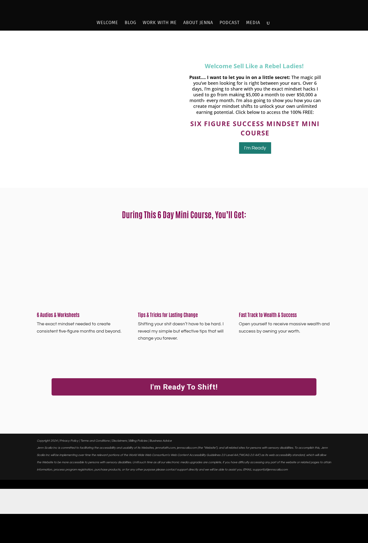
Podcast (230, 23)
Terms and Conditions (95, 440)
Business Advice (160, 440)
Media (253, 23)
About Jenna (198, 23)
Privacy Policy (69, 440)
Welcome (107, 23)
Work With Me (160, 23)
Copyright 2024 (47, 440)
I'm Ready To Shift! (184, 386)
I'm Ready (255, 147)
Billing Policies (138, 440)
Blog (130, 23)
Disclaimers (119, 440)
